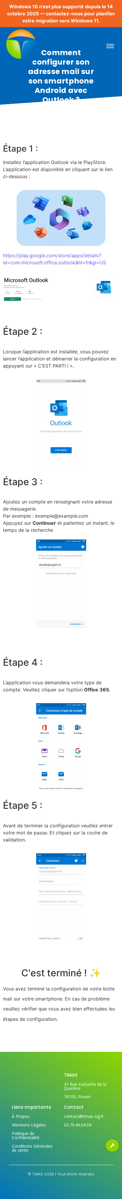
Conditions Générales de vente (32, 1148)
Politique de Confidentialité (25, 1135)
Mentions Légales (29, 1125)
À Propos (21, 1116)
